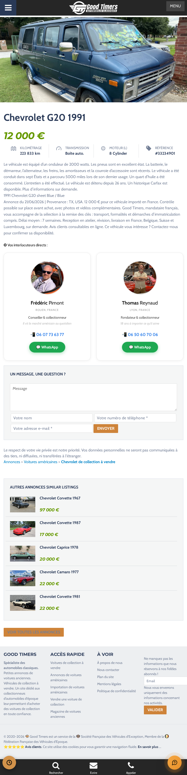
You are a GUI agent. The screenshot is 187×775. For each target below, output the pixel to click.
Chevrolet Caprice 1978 (59, 547)
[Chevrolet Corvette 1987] (22, 529)
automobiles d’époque (22, 698)
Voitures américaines (40, 461)
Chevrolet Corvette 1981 (60, 596)
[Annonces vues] (9, 762)
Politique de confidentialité (116, 691)
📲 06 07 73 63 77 (47, 334)
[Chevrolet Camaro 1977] (22, 578)
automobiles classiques (21, 668)
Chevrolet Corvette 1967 (60, 498)
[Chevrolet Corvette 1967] (22, 504)
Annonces (12, 461)
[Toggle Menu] (8, 8)
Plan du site (105, 677)
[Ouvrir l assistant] (175, 763)
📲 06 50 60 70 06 (140, 334)
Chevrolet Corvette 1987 (60, 522)
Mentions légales (109, 684)
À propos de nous (109, 662)
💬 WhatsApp (47, 347)
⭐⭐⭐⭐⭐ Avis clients (22, 747)
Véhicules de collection (20, 683)
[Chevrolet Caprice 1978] (22, 553)
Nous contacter (108, 670)
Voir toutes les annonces (33, 632)
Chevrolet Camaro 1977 (59, 572)
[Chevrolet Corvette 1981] (22, 603)
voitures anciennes (17, 678)
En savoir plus (148, 747)
